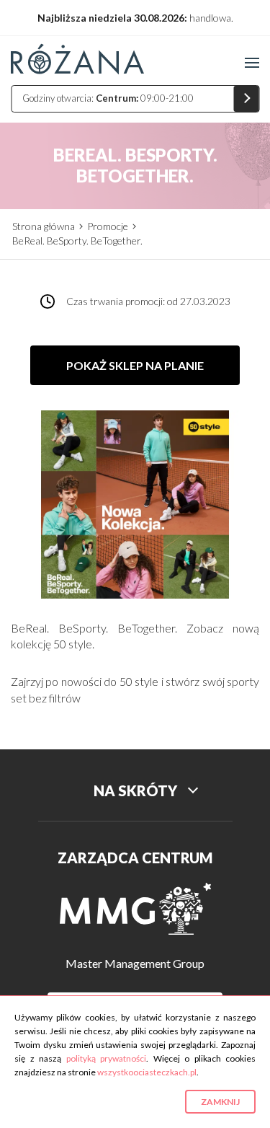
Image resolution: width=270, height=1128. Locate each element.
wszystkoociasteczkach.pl (147, 1072)
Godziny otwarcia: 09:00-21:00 (108, 98)
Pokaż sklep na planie (135, 365)
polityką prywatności (106, 1058)
